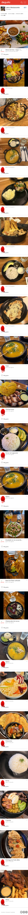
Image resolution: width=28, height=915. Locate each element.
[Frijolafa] (14, 805)
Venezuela (8, 912)
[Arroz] (14, 765)
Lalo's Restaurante (13, 7)
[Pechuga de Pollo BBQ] (14, 844)
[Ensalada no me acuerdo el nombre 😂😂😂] (14, 524)
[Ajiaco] (14, 481)
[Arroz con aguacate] (14, 437)
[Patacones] (14, 725)
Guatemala (13, 912)
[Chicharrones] (14, 394)
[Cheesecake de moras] (14, 605)
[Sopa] (14, 350)
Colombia (3, 912)
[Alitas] (14, 884)
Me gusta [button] (6, 54)
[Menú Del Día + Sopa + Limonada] (14, 34)
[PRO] (3, 90)
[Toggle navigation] (25, 2)
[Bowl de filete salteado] (14, 565)
